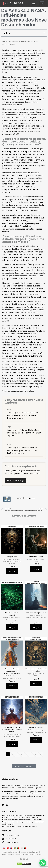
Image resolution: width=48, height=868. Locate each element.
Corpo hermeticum (36, 727)
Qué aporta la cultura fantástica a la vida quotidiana (20, 817)
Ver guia (12, 571)
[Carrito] (42, 3)
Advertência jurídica (25, 852)
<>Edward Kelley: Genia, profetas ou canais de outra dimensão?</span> (24, 431)
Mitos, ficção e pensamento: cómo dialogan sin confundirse (23, 815)
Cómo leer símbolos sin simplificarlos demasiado (19, 826)
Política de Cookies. (35, 854)
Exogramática (12, 556)
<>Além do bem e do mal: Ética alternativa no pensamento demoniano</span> (23, 413)
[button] (34, 3)
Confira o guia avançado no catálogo (18, 391)
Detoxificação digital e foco (36, 613)
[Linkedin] (21, 859)
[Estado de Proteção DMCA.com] (24, 864)
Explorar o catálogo (15, 480)
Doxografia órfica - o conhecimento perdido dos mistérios (12, 729)
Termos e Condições (19, 854)
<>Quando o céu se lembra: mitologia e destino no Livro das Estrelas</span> (22, 448)
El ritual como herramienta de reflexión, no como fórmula (22, 820)
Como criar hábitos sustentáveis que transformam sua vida (12, 671)
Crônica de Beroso (36, 556)
